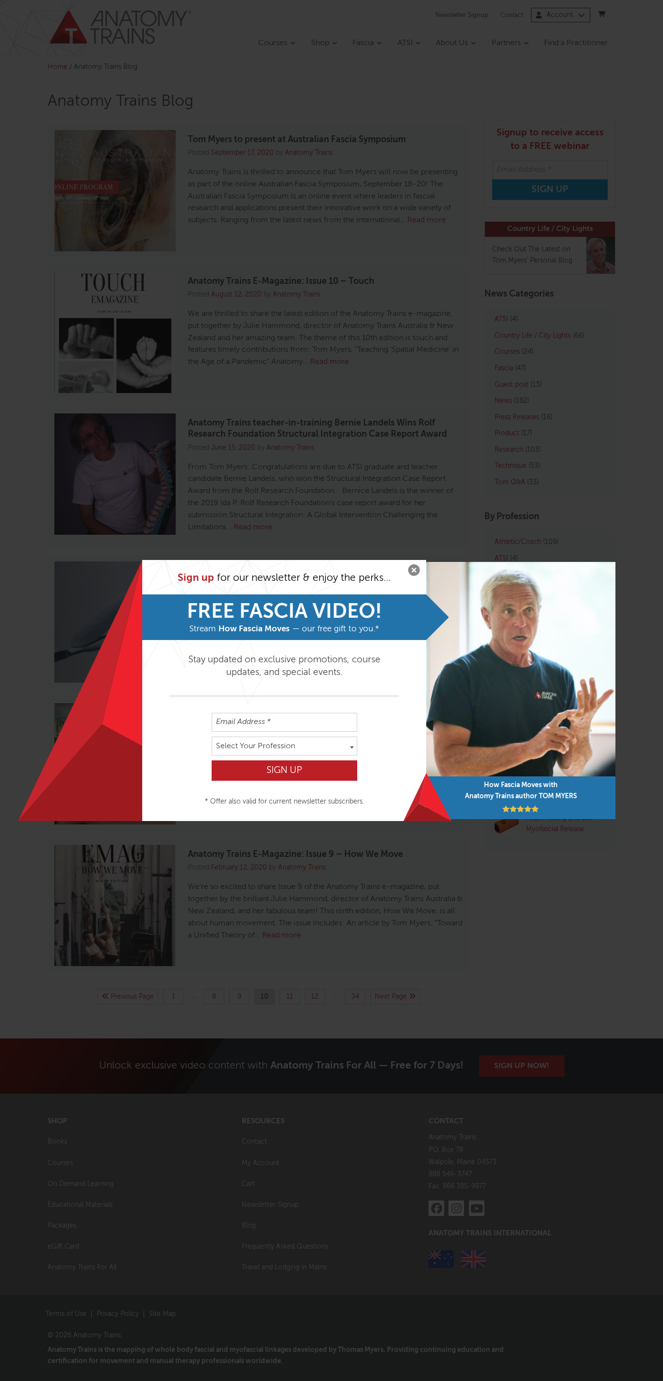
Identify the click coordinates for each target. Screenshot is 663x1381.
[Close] (414, 572)
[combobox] (284, 746)
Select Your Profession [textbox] (255, 746)
